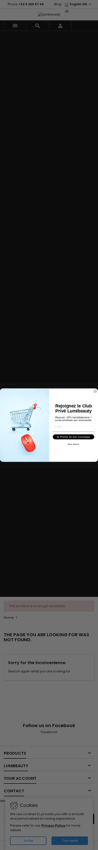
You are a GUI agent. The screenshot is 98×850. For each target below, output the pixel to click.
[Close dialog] (95, 391)
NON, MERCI (73, 444)
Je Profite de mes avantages (73, 437)
